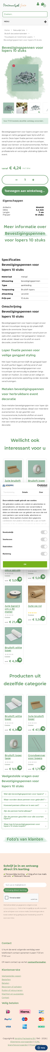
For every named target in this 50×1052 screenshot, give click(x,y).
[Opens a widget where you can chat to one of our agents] (41, 1048)
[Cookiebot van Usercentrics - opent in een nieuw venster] (37, 485)
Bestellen (6, 980)
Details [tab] (25, 492)
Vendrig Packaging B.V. (25, 1038)
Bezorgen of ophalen (12, 987)
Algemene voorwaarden (21, 1042)
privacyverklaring (10, 908)
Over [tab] (41, 492)
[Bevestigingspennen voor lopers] (8, 108)
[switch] (44, 539)
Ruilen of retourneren (12, 990)
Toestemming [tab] (8, 492)
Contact (5, 997)
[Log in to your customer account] (38, 4)
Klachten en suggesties (12, 994)
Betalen (5, 983)
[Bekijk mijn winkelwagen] (44, 2)
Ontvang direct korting (16, 890)
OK (25, 564)
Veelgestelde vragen (11, 976)
